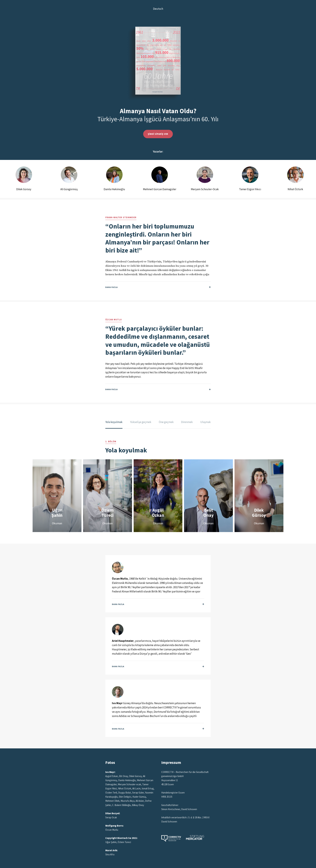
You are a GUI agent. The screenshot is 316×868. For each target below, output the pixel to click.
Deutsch (158, 9)
